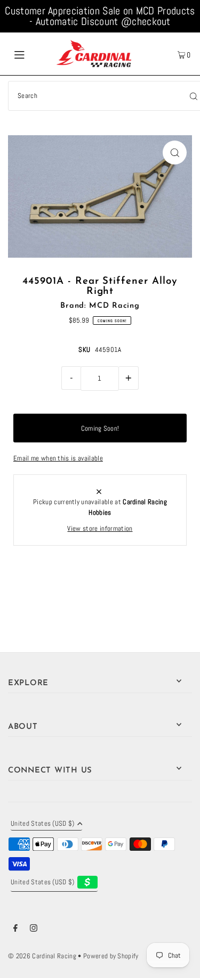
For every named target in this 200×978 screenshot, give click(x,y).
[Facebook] (15, 929)
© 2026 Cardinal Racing (42, 956)
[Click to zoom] (175, 153)
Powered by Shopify (111, 956)
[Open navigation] (31, 53)
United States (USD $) (43, 824)
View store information (99, 528)
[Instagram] (33, 929)
